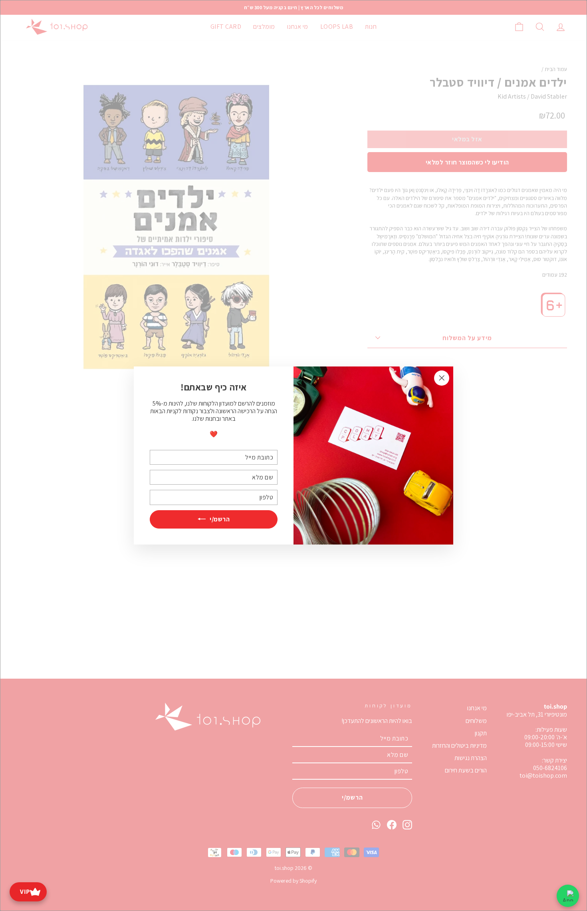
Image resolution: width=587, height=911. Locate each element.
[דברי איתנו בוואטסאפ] (568, 896)
